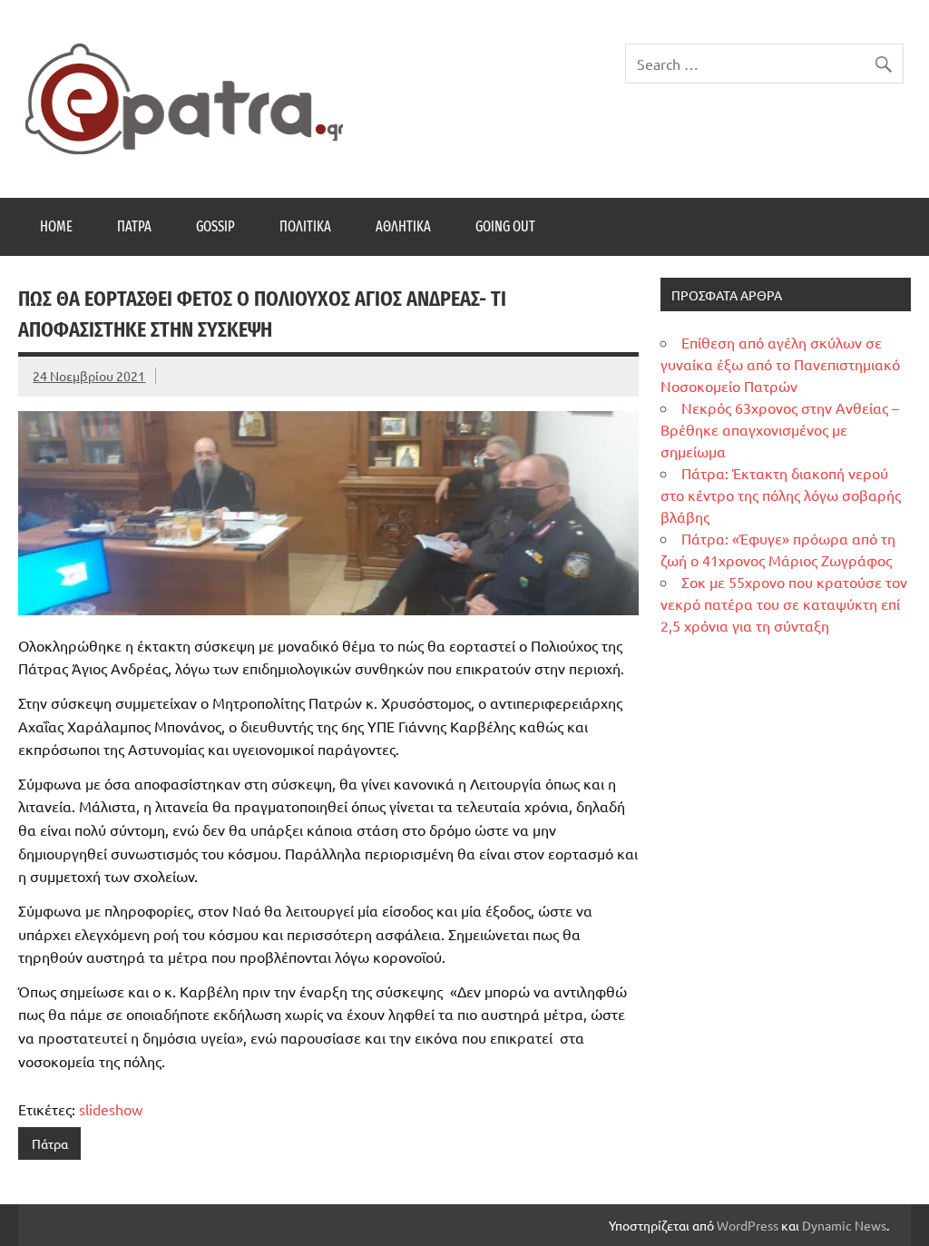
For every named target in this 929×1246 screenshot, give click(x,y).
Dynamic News (844, 1225)
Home (56, 226)
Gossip (215, 226)
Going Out (505, 226)
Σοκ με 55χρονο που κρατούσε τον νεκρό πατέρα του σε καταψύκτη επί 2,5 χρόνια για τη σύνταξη (783, 603)
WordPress (747, 1225)
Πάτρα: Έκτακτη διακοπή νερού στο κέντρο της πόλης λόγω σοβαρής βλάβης (780, 494)
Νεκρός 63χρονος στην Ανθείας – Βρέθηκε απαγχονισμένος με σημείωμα (779, 429)
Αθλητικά (403, 226)
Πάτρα (134, 226)
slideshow (110, 1109)
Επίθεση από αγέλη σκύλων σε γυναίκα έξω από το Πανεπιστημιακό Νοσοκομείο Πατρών (780, 364)
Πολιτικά (305, 226)
